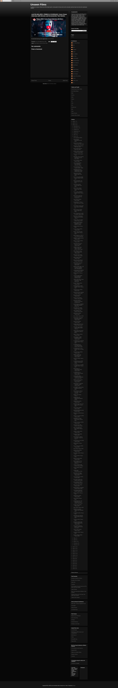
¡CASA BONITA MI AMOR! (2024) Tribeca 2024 (79, 271)
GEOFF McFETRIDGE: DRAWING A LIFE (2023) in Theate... (78, 223)
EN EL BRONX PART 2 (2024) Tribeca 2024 (78, 483)
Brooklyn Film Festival (75, 580)
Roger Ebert (73, 641)
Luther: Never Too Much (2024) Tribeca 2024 (78, 220)
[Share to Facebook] (54, 41)
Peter (72, 111)
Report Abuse (74, 572)
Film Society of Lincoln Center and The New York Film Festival (79, 587)
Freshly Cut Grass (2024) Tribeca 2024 (78, 423)
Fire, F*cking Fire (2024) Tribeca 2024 (78, 446)
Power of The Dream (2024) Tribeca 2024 (78, 298)
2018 (74, 555)
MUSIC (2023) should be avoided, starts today (78, 152)
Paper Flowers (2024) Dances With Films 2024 (78, 210)
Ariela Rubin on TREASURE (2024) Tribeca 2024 (78, 369)
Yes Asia (73, 656)
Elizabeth (74, 49)
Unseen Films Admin (77, 76)
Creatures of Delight (75, 663)
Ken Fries (74, 56)
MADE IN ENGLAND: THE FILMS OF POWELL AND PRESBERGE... (79, 267)
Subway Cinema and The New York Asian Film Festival (78, 595)
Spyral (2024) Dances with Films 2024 (78, 149)
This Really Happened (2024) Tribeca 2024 (78, 491)
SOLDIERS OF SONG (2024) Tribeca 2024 (78, 308)
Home (49, 80)
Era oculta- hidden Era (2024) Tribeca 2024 (78, 480)
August (75, 132)
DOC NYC (73, 582)
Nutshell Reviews (74, 621)
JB (71, 101)
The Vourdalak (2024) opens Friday (78, 161)
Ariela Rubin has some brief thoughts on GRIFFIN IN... (78, 263)
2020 (74, 551)
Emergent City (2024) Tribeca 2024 (78, 435)
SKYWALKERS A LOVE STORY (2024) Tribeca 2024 (78, 286)
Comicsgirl (73, 605)
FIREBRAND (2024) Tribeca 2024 (77, 402)
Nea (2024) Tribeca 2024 (78, 448)
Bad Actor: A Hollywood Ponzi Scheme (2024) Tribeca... (78, 217)
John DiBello (75, 53)
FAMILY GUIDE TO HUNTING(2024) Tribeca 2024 (77, 355)
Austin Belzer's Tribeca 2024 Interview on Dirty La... (78, 203)
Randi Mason (75, 64)
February (76, 543)
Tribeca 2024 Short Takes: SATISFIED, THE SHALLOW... (79, 280)
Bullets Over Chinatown (76, 615)
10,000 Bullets (74, 629)
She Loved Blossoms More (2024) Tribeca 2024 (78, 428)
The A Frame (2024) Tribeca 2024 (77, 408)
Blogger (74, 685)
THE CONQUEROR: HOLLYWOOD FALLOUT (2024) (77, 164)
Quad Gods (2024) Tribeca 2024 (77, 322)
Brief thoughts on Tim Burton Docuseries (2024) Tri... (78, 462)
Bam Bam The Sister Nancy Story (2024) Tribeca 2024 (78, 474)
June (75, 136)
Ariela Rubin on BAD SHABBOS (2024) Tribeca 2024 (77, 338)
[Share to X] (53, 41)
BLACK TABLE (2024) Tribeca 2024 (78, 284)
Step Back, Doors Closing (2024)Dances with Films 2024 (78, 157)
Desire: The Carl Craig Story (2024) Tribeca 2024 (78, 232)
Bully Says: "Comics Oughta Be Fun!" (78, 603)
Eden (74, 47)
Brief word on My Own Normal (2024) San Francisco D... (78, 196)
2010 (74, 568)
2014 (74, 561)
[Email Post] (49, 41)
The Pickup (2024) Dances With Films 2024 (78, 185)
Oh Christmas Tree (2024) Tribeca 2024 (79, 441)
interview (41, 43)
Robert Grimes (75, 69)
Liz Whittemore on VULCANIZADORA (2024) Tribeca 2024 (78, 345)
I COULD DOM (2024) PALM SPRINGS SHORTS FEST (78, 276)
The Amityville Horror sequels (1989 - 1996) (78, 167)
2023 (74, 546)
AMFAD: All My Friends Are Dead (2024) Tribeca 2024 (78, 380)
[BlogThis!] (52, 41)
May (75, 538)
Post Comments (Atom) (52, 83)
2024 (74, 124)
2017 (74, 556)
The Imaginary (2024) (78, 137)
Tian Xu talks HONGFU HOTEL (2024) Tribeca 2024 (78, 192)
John (72, 103)
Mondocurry (73, 107)
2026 (74, 121)
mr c (73, 82)
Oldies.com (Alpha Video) (76, 652)
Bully (73, 45)
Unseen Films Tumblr (75, 115)
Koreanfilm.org (74, 639)
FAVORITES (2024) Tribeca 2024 (77, 496)
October (75, 129)
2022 (74, 548)
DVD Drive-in (73, 635)
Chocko (72, 95)
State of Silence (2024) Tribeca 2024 (78, 335)
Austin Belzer (36, 43)
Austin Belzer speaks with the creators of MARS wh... (78, 206)
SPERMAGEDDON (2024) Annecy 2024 (79, 411)
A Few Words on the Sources (77, 648)
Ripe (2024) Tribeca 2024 (79, 507)
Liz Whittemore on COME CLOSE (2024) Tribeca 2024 (78, 365)
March (75, 541)
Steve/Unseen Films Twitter (76, 89)
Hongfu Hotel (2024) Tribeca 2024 (77, 505)
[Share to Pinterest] (56, 41)
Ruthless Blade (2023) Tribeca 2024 (78, 535)
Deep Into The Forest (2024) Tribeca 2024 (78, 255)
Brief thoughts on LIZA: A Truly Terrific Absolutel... (79, 236)
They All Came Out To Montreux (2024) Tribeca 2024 (78, 244)
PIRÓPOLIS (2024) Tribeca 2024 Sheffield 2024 (78, 510)
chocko (74, 78)
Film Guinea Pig (74, 617)
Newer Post (34, 80)
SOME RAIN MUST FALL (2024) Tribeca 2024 (78, 325)
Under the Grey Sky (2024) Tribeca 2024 (78, 425)
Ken (72, 105)
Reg (73, 67)
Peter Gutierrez (76, 62)
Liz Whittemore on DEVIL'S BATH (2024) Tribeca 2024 (78, 373)
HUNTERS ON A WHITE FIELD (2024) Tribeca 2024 (78, 516)
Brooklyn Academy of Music (76, 578)
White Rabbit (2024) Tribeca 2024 (77, 258)
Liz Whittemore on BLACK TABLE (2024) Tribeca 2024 (79, 341)
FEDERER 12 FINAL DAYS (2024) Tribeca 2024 (78, 419)
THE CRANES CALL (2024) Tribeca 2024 (78, 311)
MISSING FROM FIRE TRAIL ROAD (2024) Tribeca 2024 (78, 523)
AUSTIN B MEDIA (50, 38)
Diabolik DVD (74, 650)
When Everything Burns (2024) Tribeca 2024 (78, 261)
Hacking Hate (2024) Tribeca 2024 (78, 451)
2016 (74, 558)
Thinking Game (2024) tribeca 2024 (78, 290)
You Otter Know (74, 609)
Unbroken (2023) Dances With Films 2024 (78, 146)
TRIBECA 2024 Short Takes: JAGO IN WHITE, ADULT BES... (78, 248)
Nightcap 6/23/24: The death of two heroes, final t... (78, 181)
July (75, 134)
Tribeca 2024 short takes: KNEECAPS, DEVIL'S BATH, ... (78, 331)
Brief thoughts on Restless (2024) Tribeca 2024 (79, 488)
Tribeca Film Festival (75, 597)
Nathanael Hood (76, 60)
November (76, 127)
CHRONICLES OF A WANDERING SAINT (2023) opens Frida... (78, 170)
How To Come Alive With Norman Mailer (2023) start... (78, 178)
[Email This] (51, 41)
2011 (74, 566)
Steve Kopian (75, 73)
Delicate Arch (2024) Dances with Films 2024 (79, 144)
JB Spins (73, 619)
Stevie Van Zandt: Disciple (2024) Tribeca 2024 (79, 293)
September (76, 131)
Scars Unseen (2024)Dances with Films (78, 140)
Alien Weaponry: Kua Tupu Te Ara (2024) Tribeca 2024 (78, 252)
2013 (74, 563)
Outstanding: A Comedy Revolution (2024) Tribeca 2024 (78, 318)
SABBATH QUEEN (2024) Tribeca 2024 (79, 239)
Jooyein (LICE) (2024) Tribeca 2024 (78, 432)
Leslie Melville (75, 58)
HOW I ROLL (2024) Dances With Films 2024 (78, 189)
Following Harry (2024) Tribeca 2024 (78, 352)
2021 (74, 550)
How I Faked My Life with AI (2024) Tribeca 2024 (78, 214)
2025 (74, 123)
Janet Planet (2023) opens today (77, 200)
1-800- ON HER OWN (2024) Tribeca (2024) (78, 465)
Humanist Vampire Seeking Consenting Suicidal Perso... (78, 301)
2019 (74, 553)
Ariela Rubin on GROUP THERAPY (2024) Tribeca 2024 (78, 384)
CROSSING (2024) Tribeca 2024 (77, 314)
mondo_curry (75, 80)
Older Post (65, 80)
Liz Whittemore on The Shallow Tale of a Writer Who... (79, 349)
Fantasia (73, 584)
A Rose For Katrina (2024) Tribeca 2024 (79, 416)
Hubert (74, 51)
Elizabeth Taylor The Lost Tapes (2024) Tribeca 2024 (78, 404)
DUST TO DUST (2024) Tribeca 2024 (78, 241)
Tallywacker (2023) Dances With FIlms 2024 (78, 174)
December (76, 126)
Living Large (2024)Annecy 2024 (78, 471)
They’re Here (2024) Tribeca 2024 (77, 530)
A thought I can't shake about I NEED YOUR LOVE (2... (78, 327)
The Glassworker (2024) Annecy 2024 (78, 477)
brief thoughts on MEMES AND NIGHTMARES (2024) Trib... (79, 305)
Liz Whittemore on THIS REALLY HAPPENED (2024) (78, 362)
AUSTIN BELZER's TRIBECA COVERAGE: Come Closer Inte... (78, 377)
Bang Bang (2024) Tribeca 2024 (77, 296)
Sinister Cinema (74, 654)
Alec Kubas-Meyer (76, 42)
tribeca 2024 (45, 43)
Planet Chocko (74, 113)
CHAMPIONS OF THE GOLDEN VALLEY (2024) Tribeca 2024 (78, 502)
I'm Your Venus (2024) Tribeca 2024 (78, 229)
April (75, 539)
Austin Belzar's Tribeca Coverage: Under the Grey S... (78, 437)
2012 (74, 565)
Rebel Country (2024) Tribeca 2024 (78, 459)
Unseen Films (38, 4)
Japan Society (74, 589)
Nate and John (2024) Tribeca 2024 (78, 485)
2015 (74, 560)
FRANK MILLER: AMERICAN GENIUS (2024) (78, 398)
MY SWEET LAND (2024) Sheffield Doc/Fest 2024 (78, 388)
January (75, 544)
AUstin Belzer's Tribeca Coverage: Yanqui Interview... (78, 392)
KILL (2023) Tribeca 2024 (78, 315)
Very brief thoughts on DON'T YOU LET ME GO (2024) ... (78, 526)
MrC (72, 109)
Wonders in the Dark (75, 623)
